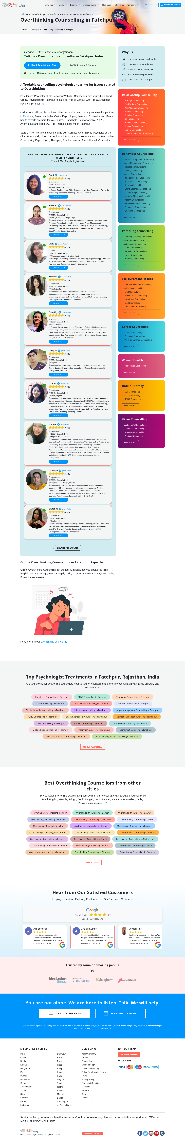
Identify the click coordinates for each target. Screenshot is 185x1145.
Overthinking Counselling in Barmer (91, 826)
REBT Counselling (132, 399)
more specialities (92, 747)
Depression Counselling (135, 167)
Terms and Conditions (91, 1083)
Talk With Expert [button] (58, 196)
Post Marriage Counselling (136, 108)
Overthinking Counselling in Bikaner (47, 839)
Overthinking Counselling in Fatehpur (137, 852)
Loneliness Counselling (135, 307)
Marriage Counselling (134, 101)
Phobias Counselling (133, 436)
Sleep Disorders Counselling (137, 203)
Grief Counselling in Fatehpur (50, 703)
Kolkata (23, 1065)
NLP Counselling (132, 392)
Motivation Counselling (134, 432)
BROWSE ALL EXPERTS (67, 548)
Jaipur (23, 1090)
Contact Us (152, 5)
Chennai (24, 1057)
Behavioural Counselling (135, 251)
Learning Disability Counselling (138, 237)
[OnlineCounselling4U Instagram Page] (151, 1133)
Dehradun (61, 1054)
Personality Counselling (135, 207)
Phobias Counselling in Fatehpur (133, 703)
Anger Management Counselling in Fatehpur (137, 710)
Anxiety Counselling (133, 171)
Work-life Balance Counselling (138, 340)
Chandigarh (62, 1101)
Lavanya (53, 470)
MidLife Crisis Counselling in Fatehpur (50, 729)
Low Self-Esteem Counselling (137, 285)
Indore (60, 1087)
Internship (119, 5)
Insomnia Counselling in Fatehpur (94, 729)
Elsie (51, 243)
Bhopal (60, 1098)
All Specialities (63, 1105)
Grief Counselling (132, 292)
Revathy (53, 312)
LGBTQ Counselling (133, 130)
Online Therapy (88, 1065)
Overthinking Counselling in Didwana (92, 852)
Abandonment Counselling (136, 240)
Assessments (90, 5)
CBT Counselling (132, 395)
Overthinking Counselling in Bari (48, 826)
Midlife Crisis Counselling (135, 296)
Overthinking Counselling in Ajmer (92, 812)
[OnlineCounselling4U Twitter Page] (145, 1133)
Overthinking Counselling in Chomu (50, 845)
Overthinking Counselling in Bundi (90, 839)
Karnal (60, 1072)
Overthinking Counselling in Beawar (134, 826)
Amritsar (61, 1090)
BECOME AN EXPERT (171, 5)
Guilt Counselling (132, 303)
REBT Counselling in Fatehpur (92, 697)
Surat (22, 1094)
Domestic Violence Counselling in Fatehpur (137, 716)
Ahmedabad (25, 1087)
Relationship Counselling (135, 123)
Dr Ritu (52, 383)
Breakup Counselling (133, 112)
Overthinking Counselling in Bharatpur (47, 832)
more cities (92, 862)
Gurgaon (24, 1083)
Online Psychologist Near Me (95, 1072)
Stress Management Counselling (139, 160)
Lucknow (24, 1098)
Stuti (51, 175)
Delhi (22, 1054)
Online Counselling (90, 1068)
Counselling (87, 1061)
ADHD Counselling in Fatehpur (42, 716)
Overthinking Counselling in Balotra (48, 819)
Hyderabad (25, 1079)
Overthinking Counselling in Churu (92, 845)
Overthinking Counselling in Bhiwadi (138, 832)
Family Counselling (133, 255)
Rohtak (60, 1061)
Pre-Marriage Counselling (135, 104)
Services (49, 5)
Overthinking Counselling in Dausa (135, 845)
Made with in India (92, 1134)
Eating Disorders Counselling (137, 189)
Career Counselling (133, 333)
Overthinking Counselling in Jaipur (50, 812)
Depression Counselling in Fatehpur (130, 723)
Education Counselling (134, 336)
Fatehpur (35, 29)
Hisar (59, 1065)
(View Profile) (62, 175)
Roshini (53, 205)
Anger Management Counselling (138, 163)
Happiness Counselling (134, 299)
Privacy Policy (88, 1079)
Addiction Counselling (134, 288)
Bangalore (25, 1068)
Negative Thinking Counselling (138, 196)
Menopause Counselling (135, 366)
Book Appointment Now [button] (44, 65)
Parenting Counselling (134, 259)
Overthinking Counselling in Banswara (93, 819)
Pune (22, 1072)
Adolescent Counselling (135, 244)
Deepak (53, 350)
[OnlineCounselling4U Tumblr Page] (162, 1133)
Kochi (59, 1058)
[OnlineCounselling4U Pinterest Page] (156, 1133)
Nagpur (60, 1079)
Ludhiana (24, 1105)
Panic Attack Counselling (135, 181)
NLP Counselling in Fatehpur (51, 723)
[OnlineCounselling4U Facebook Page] (139, 1133)
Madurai (60, 1094)
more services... (130, 140)
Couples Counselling (133, 115)
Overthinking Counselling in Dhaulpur (47, 852)
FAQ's (84, 1076)
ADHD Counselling (133, 248)
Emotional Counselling (134, 211)
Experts (74, 5)
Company (132, 5)
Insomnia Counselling (134, 200)
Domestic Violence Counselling (138, 134)
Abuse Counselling (132, 174)
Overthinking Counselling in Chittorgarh (135, 839)
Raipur (23, 1101)
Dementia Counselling (134, 429)
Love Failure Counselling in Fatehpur (90, 703)
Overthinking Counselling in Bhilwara (93, 832)
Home (24, 29)
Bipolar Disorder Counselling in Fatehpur (45, 710)
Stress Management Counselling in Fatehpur (117, 736)
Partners (85, 1090)
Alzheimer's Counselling (135, 425)
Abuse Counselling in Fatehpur (88, 723)
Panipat (60, 1069)
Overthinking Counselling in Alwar (134, 812)
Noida (23, 1061)
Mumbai (24, 1076)
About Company (89, 1054)
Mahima (53, 276)
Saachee (53, 509)
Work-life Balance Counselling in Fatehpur (66, 736)
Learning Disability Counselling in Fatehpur (86, 716)
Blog (84, 1094)
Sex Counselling (131, 119)
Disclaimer (86, 1087)
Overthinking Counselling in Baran (137, 819)
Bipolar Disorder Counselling (137, 178)
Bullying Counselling (133, 185)
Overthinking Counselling (135, 192)
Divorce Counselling (133, 126)
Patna (59, 1076)
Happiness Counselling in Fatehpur (51, 697)
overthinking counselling (54, 641)
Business (106, 5)
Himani (52, 424)
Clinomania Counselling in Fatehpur (133, 697)
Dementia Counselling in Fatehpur (136, 729)
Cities (62, 5)
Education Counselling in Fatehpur (90, 710)
